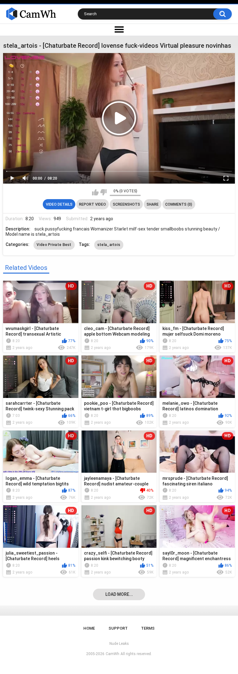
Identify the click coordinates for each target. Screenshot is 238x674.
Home (89, 628)
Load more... (119, 594)
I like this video (95, 192)
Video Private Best (54, 245)
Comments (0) (178, 204)
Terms (148, 628)
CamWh (112, 654)
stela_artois (109, 245)
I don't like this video (103, 192)
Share (153, 204)
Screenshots (126, 204)
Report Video (92, 204)
